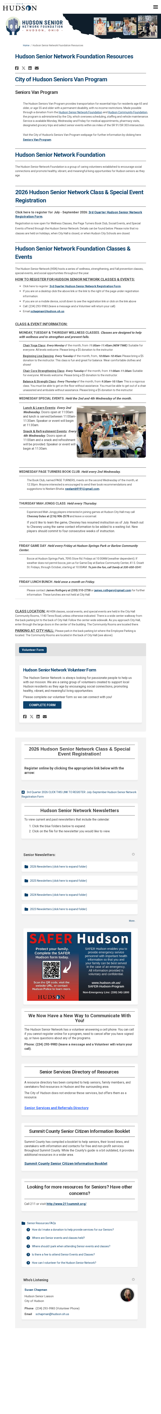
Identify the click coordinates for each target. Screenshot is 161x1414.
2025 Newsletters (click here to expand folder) (58, 880)
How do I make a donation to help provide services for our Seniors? (73, 1229)
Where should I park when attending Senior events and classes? (71, 1246)
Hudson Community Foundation (127, 112)
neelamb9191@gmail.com (82, 488)
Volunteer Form (33, 650)
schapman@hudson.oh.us (52, 1314)
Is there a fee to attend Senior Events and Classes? (63, 1254)
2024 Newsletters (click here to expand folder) (58, 894)
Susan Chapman (36, 1290)
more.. (132, 920)
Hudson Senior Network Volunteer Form (59, 670)
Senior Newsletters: (39, 855)
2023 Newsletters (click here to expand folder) (58, 909)
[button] (17, 68)
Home (26, 45)
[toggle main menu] (155, 7)
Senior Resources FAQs (41, 1223)
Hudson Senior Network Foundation (80, 112)
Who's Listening (35, 1280)
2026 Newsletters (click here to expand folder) (58, 866)
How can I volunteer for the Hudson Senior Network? (64, 1262)
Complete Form (42, 705)
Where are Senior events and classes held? (58, 1237)
